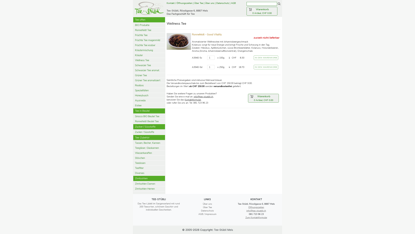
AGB (233, 3)
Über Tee (198, 3)
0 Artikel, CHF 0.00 (263, 11)
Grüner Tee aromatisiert (147, 80)
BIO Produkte (142, 25)
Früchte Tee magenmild (147, 40)
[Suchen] (279, 4)
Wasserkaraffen (143, 153)
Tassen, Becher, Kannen (147, 143)
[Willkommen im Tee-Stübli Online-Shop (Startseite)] (149, 8)
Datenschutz (222, 3)
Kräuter (139, 55)
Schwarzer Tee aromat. (147, 70)
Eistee (138, 105)
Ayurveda (140, 100)
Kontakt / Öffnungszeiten (179, 3)
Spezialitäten (142, 90)
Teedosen (140, 163)
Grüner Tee (141, 75)
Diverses (139, 173)
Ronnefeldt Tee (143, 30)
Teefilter (139, 168)
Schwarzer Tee (143, 65)
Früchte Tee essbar (145, 45)
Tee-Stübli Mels (223, 229)
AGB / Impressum (207, 214)
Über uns (209, 3)
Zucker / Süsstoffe (144, 132)
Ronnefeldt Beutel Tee (147, 121)
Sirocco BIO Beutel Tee (147, 116)
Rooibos (139, 85)
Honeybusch (141, 95)
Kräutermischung (144, 50)
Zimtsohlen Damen (145, 183)
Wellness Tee (142, 60)
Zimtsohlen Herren (145, 188)
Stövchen (140, 158)
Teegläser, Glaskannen (147, 148)
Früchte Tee (141, 35)
